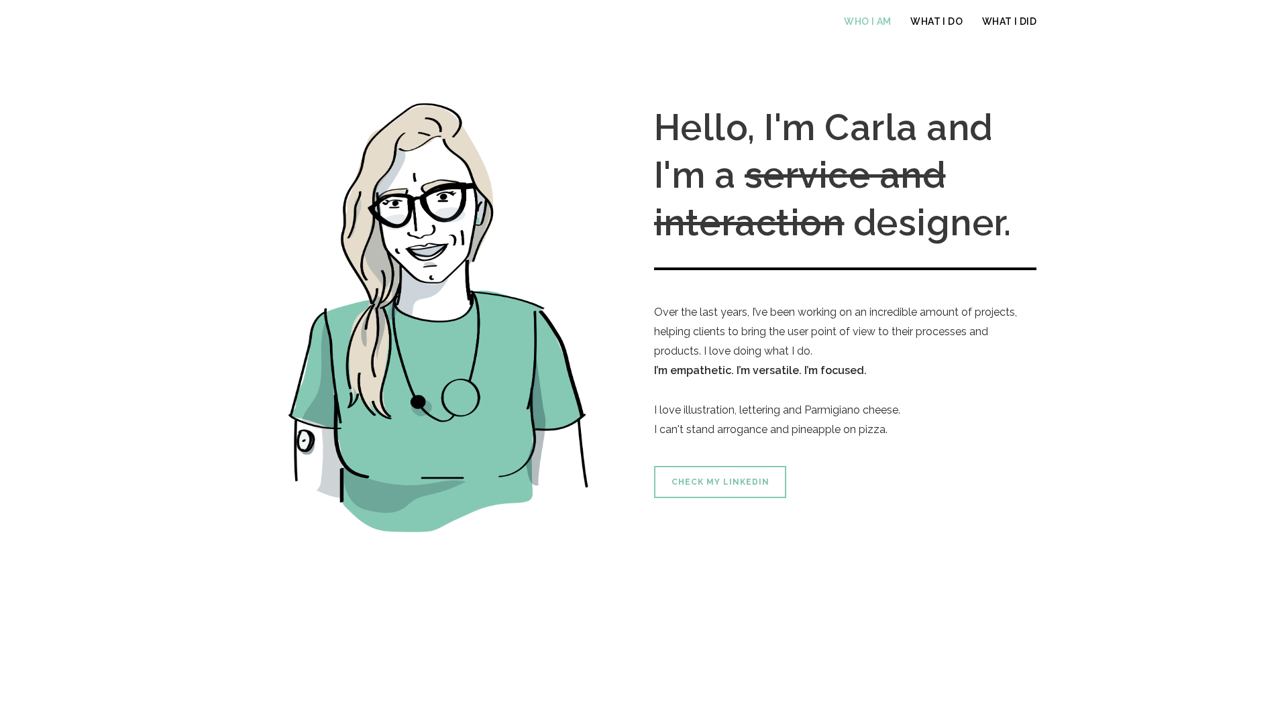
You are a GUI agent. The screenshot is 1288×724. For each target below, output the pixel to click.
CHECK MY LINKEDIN (720, 482)
